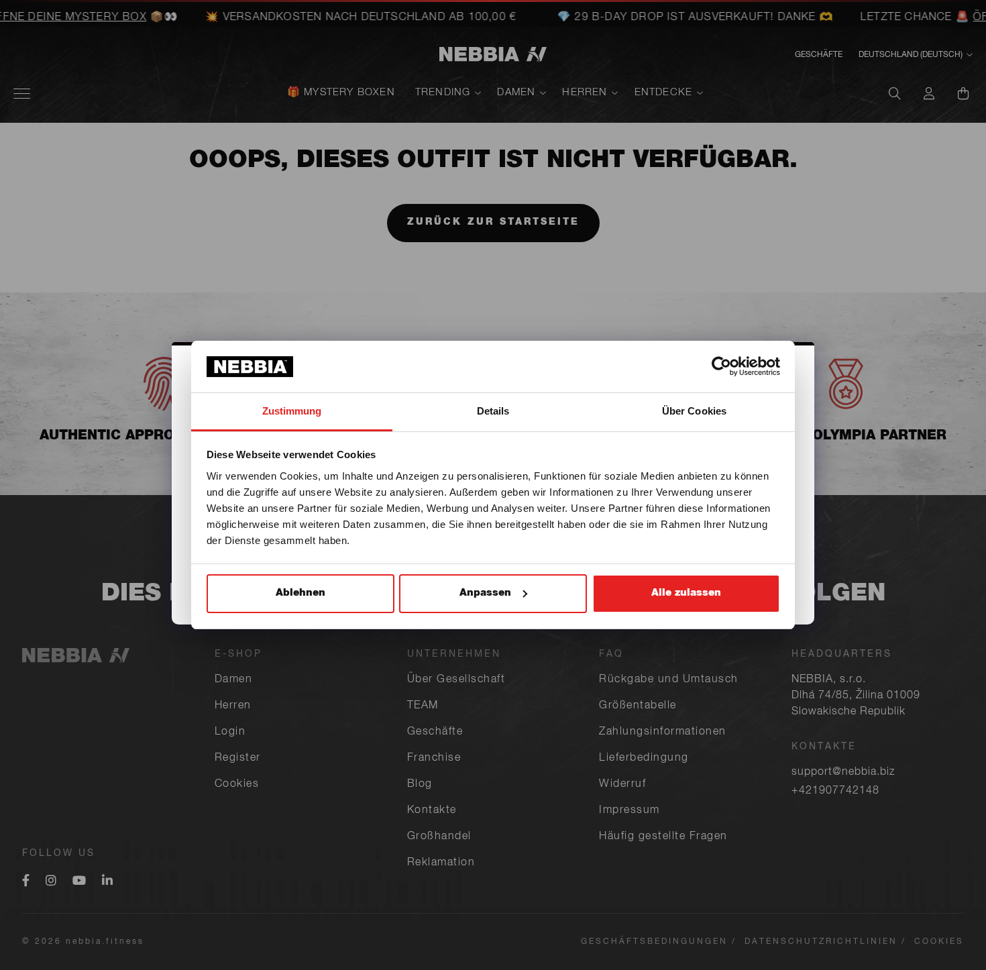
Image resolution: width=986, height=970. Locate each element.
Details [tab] (493, 411)
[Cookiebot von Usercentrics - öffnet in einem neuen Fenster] (721, 366)
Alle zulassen (686, 593)
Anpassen (485, 593)
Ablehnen (300, 593)
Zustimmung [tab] (292, 411)
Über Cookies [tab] (694, 411)
